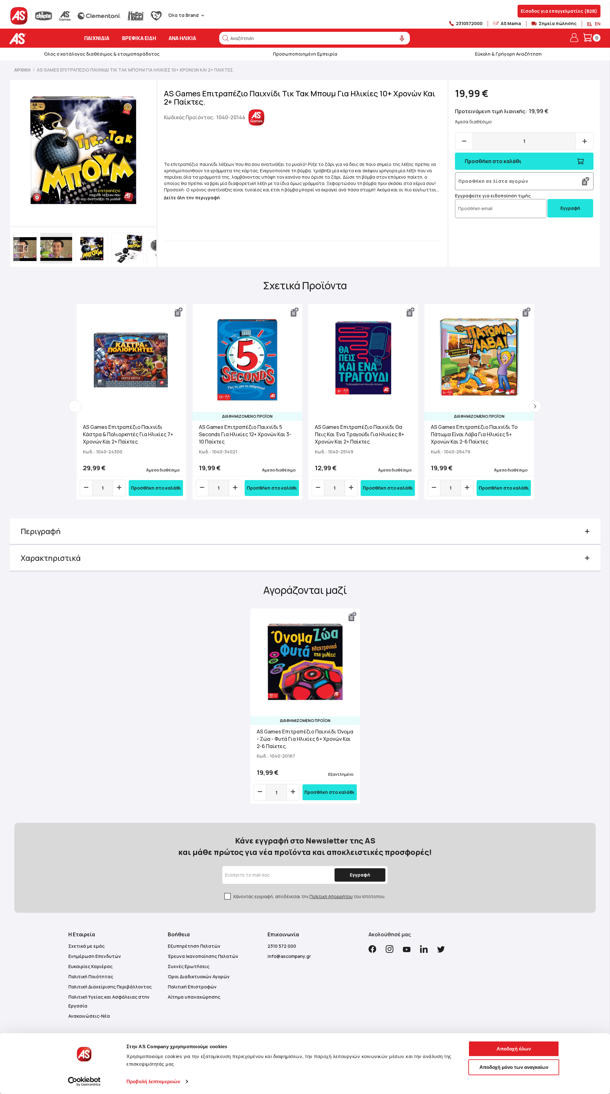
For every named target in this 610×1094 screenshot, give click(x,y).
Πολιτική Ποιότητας (90, 977)
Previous (75, 406)
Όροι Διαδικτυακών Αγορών (199, 977)
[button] (15, 247)
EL (589, 24)
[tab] (305, 531)
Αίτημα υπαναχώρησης (194, 997)
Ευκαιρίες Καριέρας (90, 966)
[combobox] (314, 38)
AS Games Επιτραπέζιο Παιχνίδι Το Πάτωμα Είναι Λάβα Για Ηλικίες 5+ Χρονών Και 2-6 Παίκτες (474, 434)
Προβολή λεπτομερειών (153, 1081)
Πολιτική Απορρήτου (331, 896)
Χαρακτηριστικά (51, 558)
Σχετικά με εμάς (86, 946)
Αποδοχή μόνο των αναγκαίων (513, 1067)
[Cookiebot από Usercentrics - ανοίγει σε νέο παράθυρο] (84, 1081)
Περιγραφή (41, 531)
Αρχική (22, 70)
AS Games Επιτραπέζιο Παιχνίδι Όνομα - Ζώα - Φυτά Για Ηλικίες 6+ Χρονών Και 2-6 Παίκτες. (305, 739)
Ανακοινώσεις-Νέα (89, 1016)
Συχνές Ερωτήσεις (188, 966)
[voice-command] (402, 39)
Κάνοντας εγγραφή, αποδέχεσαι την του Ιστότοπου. (309, 896)
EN (597, 24)
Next (535, 406)
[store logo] (37, 38)
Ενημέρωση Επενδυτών (94, 956)
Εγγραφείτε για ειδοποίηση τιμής (493, 196)
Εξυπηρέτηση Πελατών (194, 946)
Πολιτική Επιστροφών (192, 987)
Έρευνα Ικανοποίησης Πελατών (203, 956)
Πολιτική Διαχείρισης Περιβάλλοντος (110, 987)
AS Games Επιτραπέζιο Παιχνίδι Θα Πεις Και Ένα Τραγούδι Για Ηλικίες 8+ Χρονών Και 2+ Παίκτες (359, 434)
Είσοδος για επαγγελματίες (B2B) (559, 11)
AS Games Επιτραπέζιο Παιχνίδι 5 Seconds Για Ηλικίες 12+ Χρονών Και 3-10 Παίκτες (245, 434)
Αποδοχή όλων (514, 1048)
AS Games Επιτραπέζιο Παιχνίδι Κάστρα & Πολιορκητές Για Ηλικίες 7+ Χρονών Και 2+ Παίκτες (128, 434)
